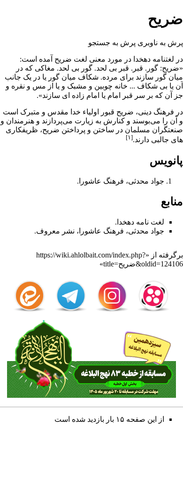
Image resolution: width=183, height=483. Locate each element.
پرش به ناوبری (160, 43)
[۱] (129, 137)
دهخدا (142, 59)
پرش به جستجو (112, 43)
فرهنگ (163, 112)
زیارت (84, 121)
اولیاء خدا (84, 112)
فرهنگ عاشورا (101, 231)
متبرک (30, 112)
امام (114, 95)
